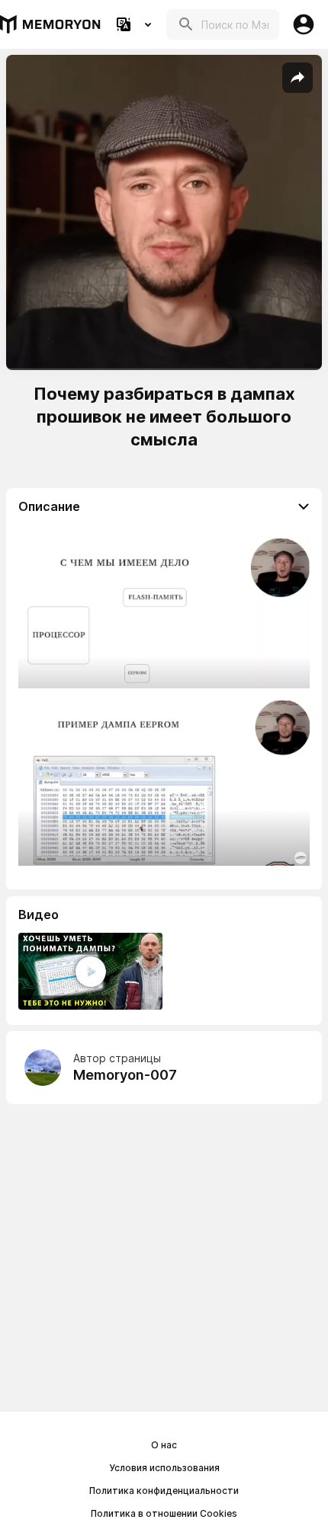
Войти (303, 24)
